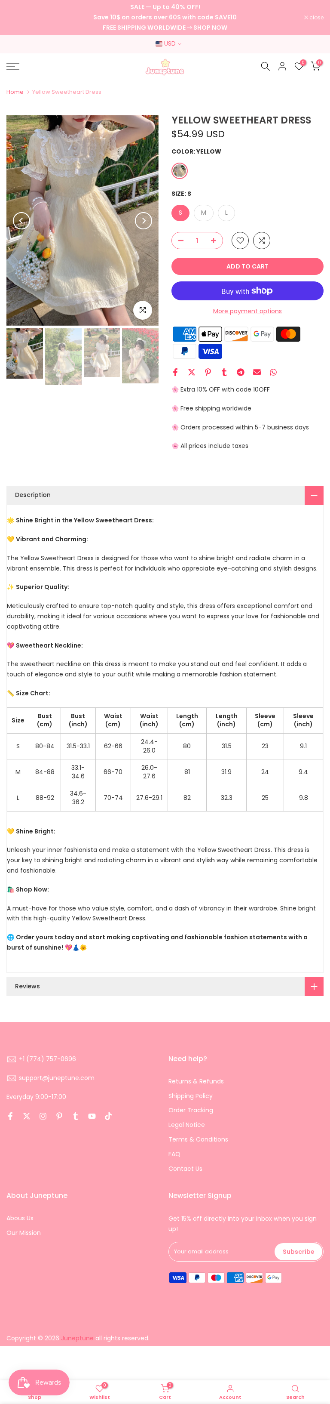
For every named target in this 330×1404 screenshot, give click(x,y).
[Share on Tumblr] (224, 372)
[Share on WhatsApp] (273, 372)
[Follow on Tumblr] (75, 1116)
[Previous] (21, 220)
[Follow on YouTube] (92, 1116)
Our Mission (23, 1232)
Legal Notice (186, 1124)
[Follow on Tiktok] (108, 1116)
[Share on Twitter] (192, 372)
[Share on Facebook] (175, 372)
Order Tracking (190, 1110)
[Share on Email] (257, 372)
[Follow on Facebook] (10, 1116)
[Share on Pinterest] (208, 372)
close (18, 17)
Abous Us (20, 1218)
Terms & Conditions (198, 1139)
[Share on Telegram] (240, 372)
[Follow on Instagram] (43, 1116)
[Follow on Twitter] (27, 1116)
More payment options (247, 311)
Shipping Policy (190, 1096)
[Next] (143, 220)
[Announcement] (165, 17)
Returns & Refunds (196, 1081)
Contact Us (185, 1168)
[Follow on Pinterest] (59, 1116)
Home (15, 92)
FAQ (174, 1154)
